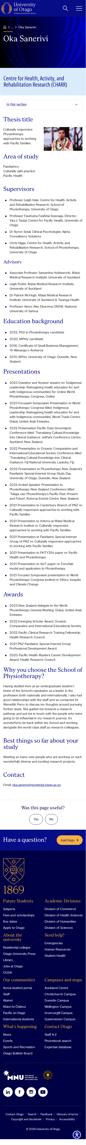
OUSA (7, 972)
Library (8, 960)
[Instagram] (31, 1092)
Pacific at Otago (14, 1012)
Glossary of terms (67, 1114)
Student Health (55, 955)
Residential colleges (16, 947)
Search (32, 1114)
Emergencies (54, 943)
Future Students (18, 901)
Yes (36, 819)
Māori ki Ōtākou (14, 1006)
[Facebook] (19, 1092)
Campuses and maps (63, 980)
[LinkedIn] (8, 1092)
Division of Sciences (59, 927)
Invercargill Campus (58, 1012)
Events (7, 1040)
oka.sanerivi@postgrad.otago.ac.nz (36, 784)
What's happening (20, 1027)
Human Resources (57, 949)
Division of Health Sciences (64, 915)
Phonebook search (58, 1040)
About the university (12, 937)
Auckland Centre (56, 987)
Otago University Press (19, 953)
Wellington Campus (58, 1006)
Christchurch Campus (60, 994)
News (7, 1034)
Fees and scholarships (18, 915)
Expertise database (58, 1047)
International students (18, 1019)
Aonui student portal (17, 987)
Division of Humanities (60, 921)
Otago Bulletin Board (17, 1053)
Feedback (46, 1114)
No (51, 819)
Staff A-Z (51, 1034)
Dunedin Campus (57, 1000)
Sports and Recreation (19, 1047)
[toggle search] (65, 8)
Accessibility (67, 1119)
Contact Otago (58, 1027)
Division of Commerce (60, 909)
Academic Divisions (63, 901)
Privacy (50, 1119)
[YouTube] (43, 1092)
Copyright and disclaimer (26, 1119)
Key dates (10, 921)
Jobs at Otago (13, 966)
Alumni (8, 1000)
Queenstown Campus (60, 1019)
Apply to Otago (14, 927)
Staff (6, 994)
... (12, 27)
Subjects (9, 909)
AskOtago (68, 840)
